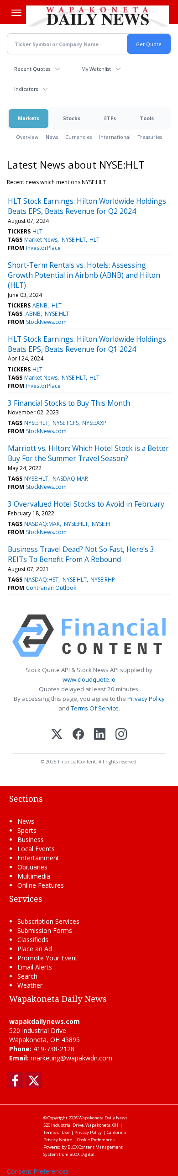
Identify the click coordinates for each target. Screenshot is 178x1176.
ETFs (110, 118)
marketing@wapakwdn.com (71, 1058)
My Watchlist (96, 68)
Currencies (78, 136)
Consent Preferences (38, 1171)
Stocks (71, 118)
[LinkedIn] (99, 735)
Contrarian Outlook (51, 588)
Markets (28, 118)
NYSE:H (101, 524)
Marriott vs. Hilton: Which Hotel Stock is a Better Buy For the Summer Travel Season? (88, 453)
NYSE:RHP (102, 579)
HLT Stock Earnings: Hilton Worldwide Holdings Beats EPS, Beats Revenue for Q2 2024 (87, 206)
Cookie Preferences (96, 1140)
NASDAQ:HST (41, 579)
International (115, 136)
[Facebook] (78, 735)
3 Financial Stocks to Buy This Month (69, 403)
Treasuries (150, 136)
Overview (27, 136)
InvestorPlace (43, 248)
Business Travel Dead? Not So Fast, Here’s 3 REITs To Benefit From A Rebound (81, 554)
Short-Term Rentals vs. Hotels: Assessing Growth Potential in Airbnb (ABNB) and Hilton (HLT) (84, 275)
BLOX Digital (81, 1154)
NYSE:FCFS (65, 423)
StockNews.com (46, 322)
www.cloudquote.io (89, 679)
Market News (41, 240)
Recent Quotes (32, 68)
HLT (37, 231)
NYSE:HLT (74, 240)
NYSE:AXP (94, 423)
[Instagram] (121, 735)
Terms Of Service (95, 708)
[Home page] (97, 15)
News (52, 136)
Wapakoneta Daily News (103, 1118)
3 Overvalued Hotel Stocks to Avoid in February (86, 504)
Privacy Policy (146, 698)
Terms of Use (56, 1132)
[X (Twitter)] (56, 735)
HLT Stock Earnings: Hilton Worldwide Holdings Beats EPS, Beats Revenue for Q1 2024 (87, 344)
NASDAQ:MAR (70, 478)
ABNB (39, 305)
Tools (147, 118)
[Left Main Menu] (16, 12)
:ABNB (32, 314)
